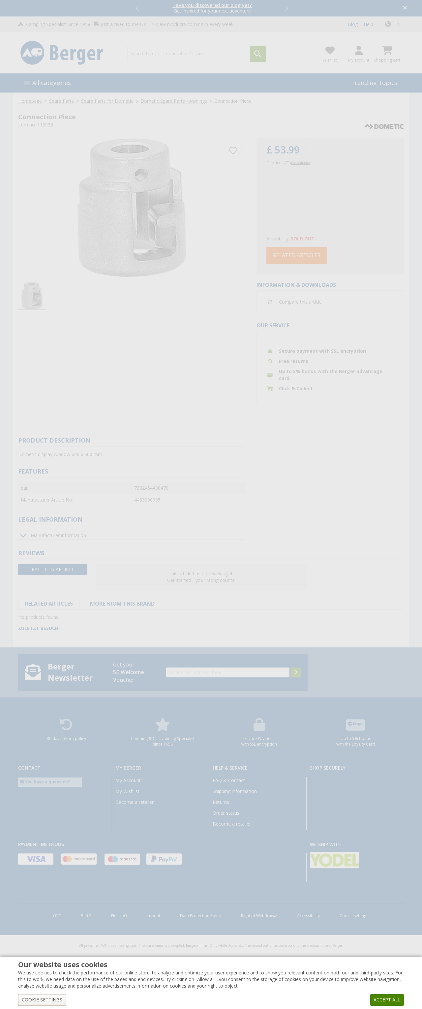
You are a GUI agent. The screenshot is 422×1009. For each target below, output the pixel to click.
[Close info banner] (405, 8)
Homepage (30, 101)
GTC (57, 916)
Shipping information (235, 791)
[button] (138, 8)
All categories (51, 82)
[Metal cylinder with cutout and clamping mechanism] (131, 207)
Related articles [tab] (49, 604)
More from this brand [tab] (122, 604)
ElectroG (119, 916)
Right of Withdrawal (259, 916)
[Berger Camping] (68, 53)
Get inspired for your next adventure (212, 8)
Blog (353, 24)
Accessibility (308, 916)
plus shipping (300, 163)
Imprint (153, 916)
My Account (128, 780)
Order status (226, 813)
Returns (221, 802)
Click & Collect (296, 388)
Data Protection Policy (200, 916)
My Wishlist (127, 791)
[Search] (258, 54)
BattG (86, 916)
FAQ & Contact (229, 780)
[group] (31, 296)
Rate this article (53, 569)
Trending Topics (374, 82)
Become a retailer (134, 802)
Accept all (387, 999)
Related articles (296, 255)
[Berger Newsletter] (296, 672)
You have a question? (47, 781)
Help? (369, 24)
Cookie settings (354, 916)
